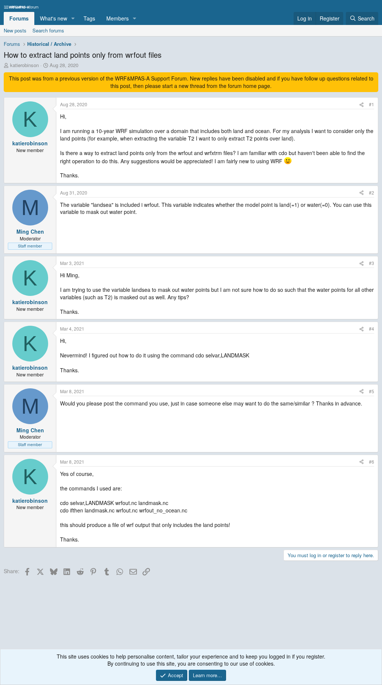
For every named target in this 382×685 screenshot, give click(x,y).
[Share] (361, 104)
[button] (73, 18)
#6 (371, 461)
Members (117, 18)
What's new (53, 18)
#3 (371, 263)
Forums (19, 18)
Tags (89, 18)
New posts (15, 30)
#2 (371, 192)
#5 (371, 391)
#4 (371, 328)
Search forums (48, 30)
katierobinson (24, 65)
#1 (371, 104)
